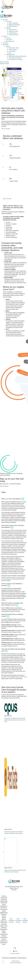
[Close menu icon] (12, 16)
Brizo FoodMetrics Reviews (11, 920)
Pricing (25, 677)
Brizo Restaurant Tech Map (15, 59)
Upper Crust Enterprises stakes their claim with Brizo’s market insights (15, 871)
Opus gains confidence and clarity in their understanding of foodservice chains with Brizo (14, 719)
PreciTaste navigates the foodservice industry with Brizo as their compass (13, 832)
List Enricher (9, 39)
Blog (10, 53)
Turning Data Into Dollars (15, 58)
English (2, 63)
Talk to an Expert (4, 62)
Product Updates (13, 49)
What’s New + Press (14, 48)
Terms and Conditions (15, 962)
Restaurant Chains (13, 31)
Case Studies (12, 51)
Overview (8, 38)
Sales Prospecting (13, 23)
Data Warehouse (10, 41)
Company (5, 43)
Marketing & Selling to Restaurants (17, 56)
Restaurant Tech (13, 29)
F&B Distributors (13, 33)
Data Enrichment (13, 26)
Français (7, 63)
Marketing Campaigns (14, 24)
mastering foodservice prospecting (14, 577)
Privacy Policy (15, 961)
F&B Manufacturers (13, 34)
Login (15, 951)
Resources (5, 44)
